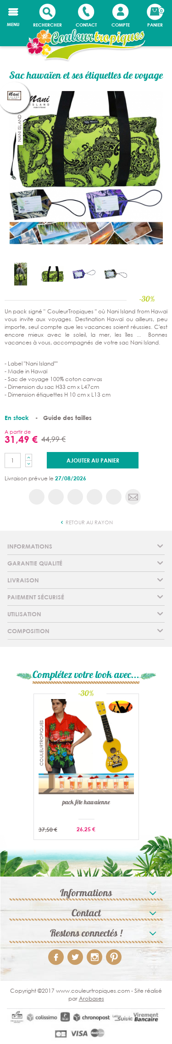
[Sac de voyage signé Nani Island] (52, 273)
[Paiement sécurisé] (86, 1026)
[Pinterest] (114, 957)
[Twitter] (75, 957)
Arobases (91, 998)
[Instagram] (94, 957)
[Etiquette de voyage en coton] (115, 273)
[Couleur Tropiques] (86, 45)
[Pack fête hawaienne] (86, 746)
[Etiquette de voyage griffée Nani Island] (83, 273)
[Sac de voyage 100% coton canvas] (20, 273)
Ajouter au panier (93, 460)
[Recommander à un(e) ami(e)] (133, 497)
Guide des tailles (67, 417)
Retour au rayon (88, 522)
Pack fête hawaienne (86, 803)
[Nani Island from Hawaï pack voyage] (86, 167)
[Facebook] (56, 957)
